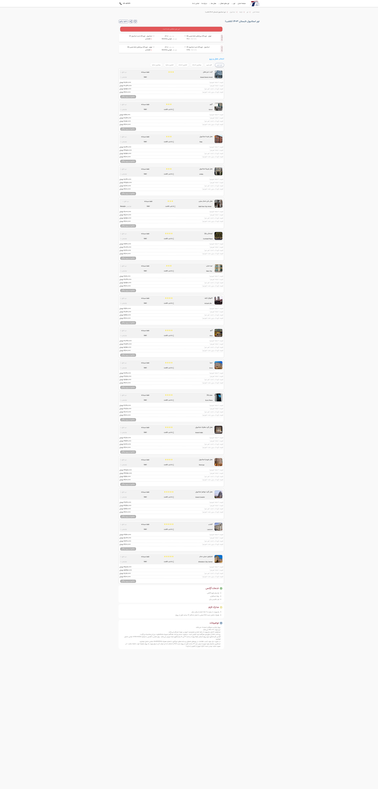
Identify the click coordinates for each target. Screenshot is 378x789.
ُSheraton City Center (205, 562)
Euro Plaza (209, 400)
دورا (211, 363)
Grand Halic (199, 433)
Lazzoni (210, 529)
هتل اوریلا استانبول (206, 169)
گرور (211, 104)
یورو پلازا (210, 395)
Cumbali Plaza (208, 239)
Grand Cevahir (200, 497)
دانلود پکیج (123, 21)
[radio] (213, 63)
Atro (211, 336)
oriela (201, 174)
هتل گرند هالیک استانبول (204, 427)
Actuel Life (208, 303)
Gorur (211, 110)
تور (247, 12)
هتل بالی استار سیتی (206, 201)
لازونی (210, 524)
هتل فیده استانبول (206, 137)
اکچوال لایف (208, 298)
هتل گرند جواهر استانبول (204, 492)
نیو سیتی (209, 266)
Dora (211, 368)
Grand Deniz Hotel (206, 77)
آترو (211, 330)
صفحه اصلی (255, 12)
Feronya (201, 465)
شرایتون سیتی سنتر (206, 556)
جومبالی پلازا (208, 233)
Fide (201, 142)
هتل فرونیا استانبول (206, 460)
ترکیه (240, 12)
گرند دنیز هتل (208, 72)
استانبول (232, 12)
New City (209, 271)
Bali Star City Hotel (205, 206)
